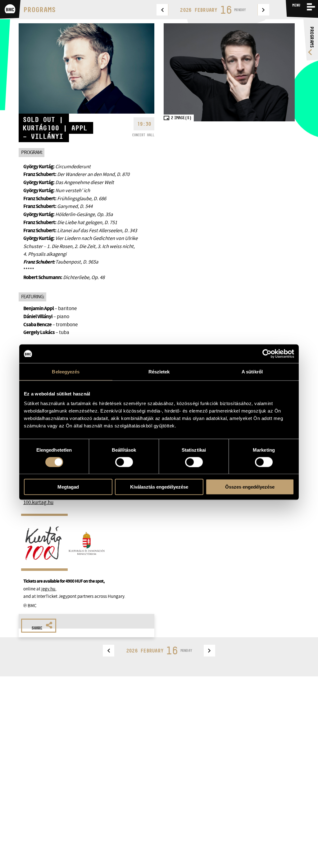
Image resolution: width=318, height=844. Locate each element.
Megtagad (68, 487)
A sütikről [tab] (252, 371)
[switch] (124, 462)
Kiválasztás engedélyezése (159, 487)
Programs (39, 10)
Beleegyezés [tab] (66, 371)
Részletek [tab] (159, 371)
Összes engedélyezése (250, 487)
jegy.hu (48, 589)
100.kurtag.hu (38, 502)
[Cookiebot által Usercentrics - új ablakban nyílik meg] (267, 353)
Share (36, 627)
